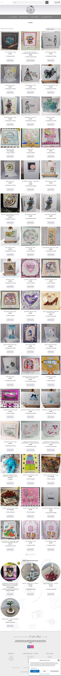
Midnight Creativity (11, 219)
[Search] (46, 2)
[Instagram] (32, 646)
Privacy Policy (47, 673)
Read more (50, 351)
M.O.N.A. (11, 479)
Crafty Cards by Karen (31, 56)
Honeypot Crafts (11, 56)
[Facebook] (28, 646)
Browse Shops (16, 667)
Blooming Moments (31, 589)
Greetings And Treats (51, 56)
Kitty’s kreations (11, 152)
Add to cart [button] (10, 60)
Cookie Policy (41, 673)
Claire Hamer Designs (31, 185)
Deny (44, 671)
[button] (58, 660)
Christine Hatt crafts (51, 316)
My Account (27, 667)
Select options (30, 60)
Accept (35, 671)
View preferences (54, 671)
